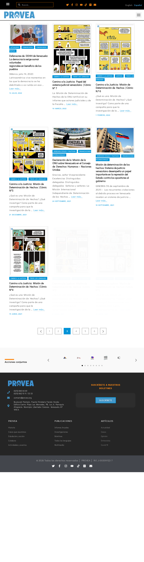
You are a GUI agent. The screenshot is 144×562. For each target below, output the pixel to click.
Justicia (119, 76)
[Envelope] (95, 5)
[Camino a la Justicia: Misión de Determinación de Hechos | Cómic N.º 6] (115, 49)
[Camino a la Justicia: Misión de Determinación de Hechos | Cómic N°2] (115, 251)
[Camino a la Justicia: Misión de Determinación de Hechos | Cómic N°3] (71, 251)
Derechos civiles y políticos (65, 151)
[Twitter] (67, 5)
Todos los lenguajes (81, 76)
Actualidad (15, 47)
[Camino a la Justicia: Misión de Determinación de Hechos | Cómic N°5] (28, 152)
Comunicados (28, 47)
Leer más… (15, 88)
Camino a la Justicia (61, 76)
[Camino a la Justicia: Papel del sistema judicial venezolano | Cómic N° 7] (71, 49)
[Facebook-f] (72, 5)
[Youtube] (81, 5)
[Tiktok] (86, 5)
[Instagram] (76, 5)
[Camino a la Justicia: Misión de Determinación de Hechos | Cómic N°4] (28, 251)
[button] (8, 4)
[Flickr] (90, 5)
